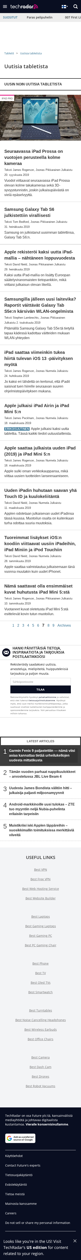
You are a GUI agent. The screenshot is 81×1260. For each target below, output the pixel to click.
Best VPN (40, 869)
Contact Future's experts (22, 1165)
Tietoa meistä (15, 1194)
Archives (64, 625)
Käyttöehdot (14, 1156)
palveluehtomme (47, 697)
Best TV (40, 973)
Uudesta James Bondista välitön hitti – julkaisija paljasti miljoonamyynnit (40, 790)
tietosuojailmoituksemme (42, 700)
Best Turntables (40, 1010)
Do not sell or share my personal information (37, 1223)
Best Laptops (40, 916)
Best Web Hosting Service (40, 889)
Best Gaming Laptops (40, 926)
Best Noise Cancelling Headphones (40, 1020)
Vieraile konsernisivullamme (47, 1124)
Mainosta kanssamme (21, 1204)
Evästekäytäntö (16, 1184)
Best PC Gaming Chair (40, 945)
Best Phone (40, 963)
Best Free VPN (40, 879)
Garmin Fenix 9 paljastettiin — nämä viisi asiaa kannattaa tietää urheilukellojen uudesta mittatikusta (42, 755)
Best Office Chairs (40, 1039)
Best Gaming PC (40, 936)
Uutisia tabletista (31, 53)
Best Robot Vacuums (40, 1086)
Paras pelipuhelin (39, 17)
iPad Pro (7, 98)
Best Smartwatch (40, 992)
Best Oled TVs (41, 982)
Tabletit (9, 53)
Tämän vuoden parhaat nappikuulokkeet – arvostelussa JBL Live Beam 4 (42, 774)
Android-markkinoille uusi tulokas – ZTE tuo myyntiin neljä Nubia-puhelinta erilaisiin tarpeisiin (42, 809)
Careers (10, 1213)
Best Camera (40, 1057)
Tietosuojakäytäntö (18, 1175)
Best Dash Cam (40, 1067)
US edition (37, 1247)
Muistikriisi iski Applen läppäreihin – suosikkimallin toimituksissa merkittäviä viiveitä (41, 830)
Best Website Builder (40, 898)
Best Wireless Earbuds (40, 1029)
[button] (5, 6)
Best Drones (40, 1076)
